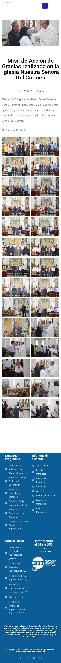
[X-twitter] (20, 658)
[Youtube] (34, 658)
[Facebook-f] (27, 658)
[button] (45, 6)
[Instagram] (40, 658)
